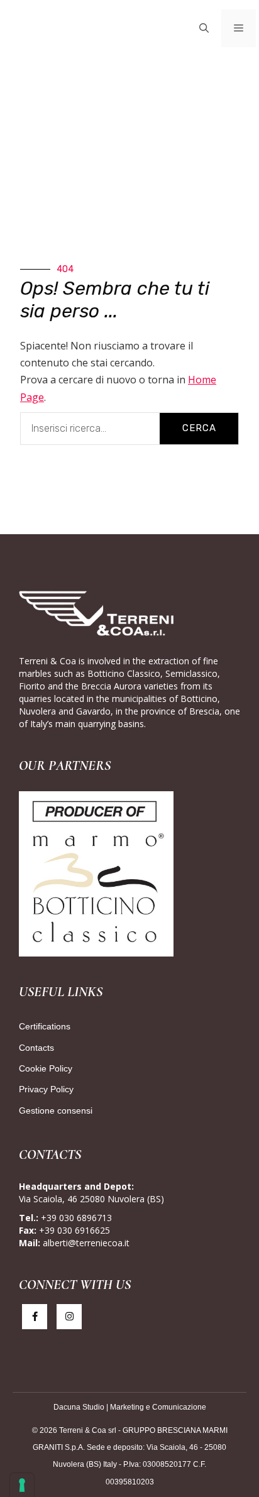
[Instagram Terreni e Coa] (69, 1316)
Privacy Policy (46, 1089)
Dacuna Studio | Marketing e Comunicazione (129, 1407)
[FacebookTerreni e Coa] (34, 1316)
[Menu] (238, 28)
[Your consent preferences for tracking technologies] (22, 1485)
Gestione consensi (55, 1110)
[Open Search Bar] (204, 28)
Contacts (36, 1048)
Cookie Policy (45, 1068)
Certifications (44, 1026)
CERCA (199, 428)
